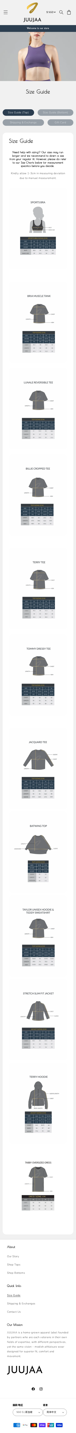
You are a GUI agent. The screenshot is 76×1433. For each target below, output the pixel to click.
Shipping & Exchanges (21, 1303)
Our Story (13, 1256)
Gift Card (60, 122)
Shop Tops (13, 1264)
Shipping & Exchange (23, 122)
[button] (5, 12)
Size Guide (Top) (18, 112)
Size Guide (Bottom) (55, 112)
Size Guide (14, 1295)
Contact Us (14, 1312)
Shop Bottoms (16, 1273)
